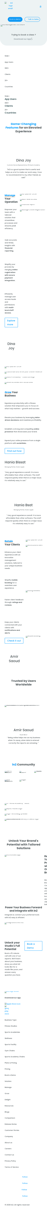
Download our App (22, 39)
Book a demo (15, 19)
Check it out (14, 640)
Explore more (11, 322)
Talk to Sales (33, 19)
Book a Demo (31, 945)
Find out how (14, 451)
